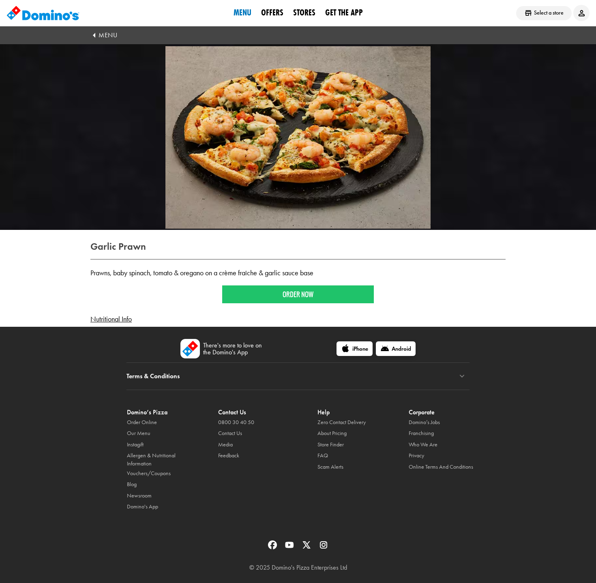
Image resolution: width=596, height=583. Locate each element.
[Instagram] (323, 547)
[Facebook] (273, 547)
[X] (307, 547)
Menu (242, 12)
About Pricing (332, 433)
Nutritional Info (111, 319)
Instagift (135, 444)
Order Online (142, 422)
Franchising (421, 433)
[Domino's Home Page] (42, 13)
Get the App (344, 12)
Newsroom (139, 495)
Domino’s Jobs (424, 422)
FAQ (322, 455)
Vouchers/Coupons (149, 473)
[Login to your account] (581, 13)
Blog (132, 484)
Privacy (416, 455)
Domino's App (142, 506)
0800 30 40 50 (236, 422)
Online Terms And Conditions (441, 466)
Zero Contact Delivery (341, 422)
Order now (298, 294)
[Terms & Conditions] (462, 376)
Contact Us (230, 433)
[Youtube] (290, 547)
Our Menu (138, 433)
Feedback (228, 455)
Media (225, 444)
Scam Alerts (330, 466)
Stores (304, 12)
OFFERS (272, 12)
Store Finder (330, 444)
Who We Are (423, 444)
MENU (108, 35)
